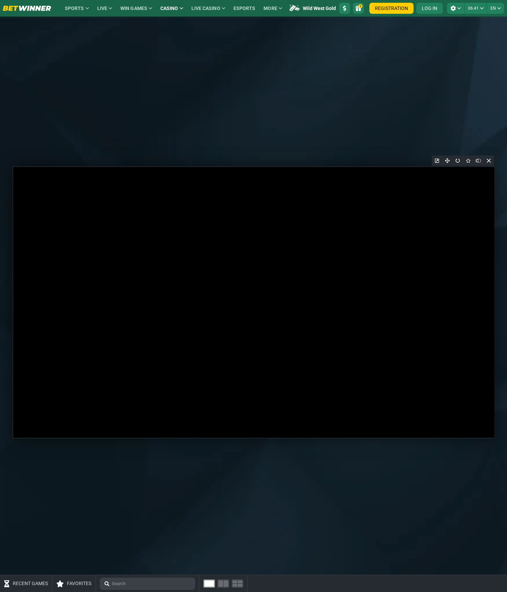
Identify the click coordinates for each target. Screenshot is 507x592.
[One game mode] (209, 584)
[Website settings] (455, 8)
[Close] (489, 160)
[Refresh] (458, 160)
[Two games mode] (223, 584)
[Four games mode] (237, 584)
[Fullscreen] (447, 160)
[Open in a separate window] (437, 160)
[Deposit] (344, 8)
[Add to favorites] (468, 160)
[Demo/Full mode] (478, 160)
